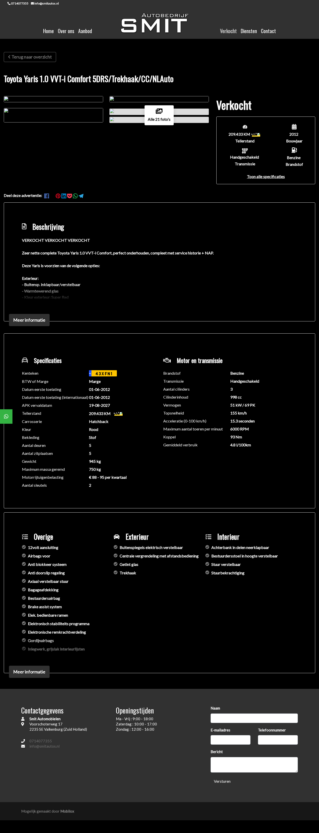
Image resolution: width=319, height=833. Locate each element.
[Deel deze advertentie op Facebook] (47, 195)
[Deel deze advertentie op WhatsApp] (76, 195)
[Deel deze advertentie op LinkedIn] (64, 195)
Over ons (66, 31)
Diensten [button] (249, 31)
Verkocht (228, 31)
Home (48, 31)
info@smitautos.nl (44, 746)
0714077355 (40, 741)
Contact (268, 31)
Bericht (217, 751)
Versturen (222, 781)
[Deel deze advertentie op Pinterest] (58, 195)
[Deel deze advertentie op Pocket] (70, 195)
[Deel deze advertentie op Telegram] (81, 195)
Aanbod (85, 31)
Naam (215, 708)
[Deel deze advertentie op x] (52, 195)
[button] (266, 176)
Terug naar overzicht (31, 57)
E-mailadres (220, 730)
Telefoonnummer (272, 730)
